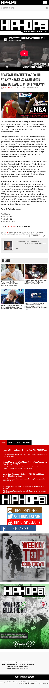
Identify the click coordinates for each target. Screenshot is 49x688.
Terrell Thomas (23, 234)
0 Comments (33, 87)
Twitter (17, 248)
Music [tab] (10, 442)
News (41, 236)
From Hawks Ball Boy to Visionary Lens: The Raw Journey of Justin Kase (9, 283)
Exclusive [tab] (26, 442)
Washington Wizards (34, 234)
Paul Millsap (10, 234)
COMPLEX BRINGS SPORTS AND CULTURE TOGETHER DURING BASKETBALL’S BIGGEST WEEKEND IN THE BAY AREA (35, 306)
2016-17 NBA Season (15, 232)
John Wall (33, 232)
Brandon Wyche (31, 683)
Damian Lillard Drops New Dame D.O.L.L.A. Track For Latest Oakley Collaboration (35, 282)
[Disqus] (24, 347)
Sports (16, 234)
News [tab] (3, 442)
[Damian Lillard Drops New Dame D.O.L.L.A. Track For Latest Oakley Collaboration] (35, 271)
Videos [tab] (18, 442)
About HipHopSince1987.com (24, 677)
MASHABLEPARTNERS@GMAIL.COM (17, 668)
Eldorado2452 (8, 87)
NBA (38, 232)
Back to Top (45, 683)
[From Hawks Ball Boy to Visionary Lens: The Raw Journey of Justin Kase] (12, 272)
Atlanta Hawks (26, 232)
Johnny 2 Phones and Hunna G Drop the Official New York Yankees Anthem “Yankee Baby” (12, 307)
